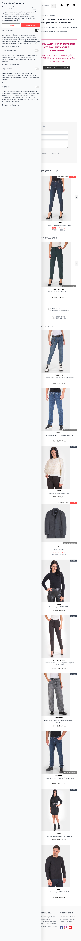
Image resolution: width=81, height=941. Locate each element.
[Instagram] (65, 927)
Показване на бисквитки (10, 46)
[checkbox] (37, 30)
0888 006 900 (50, 921)
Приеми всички (30, 25)
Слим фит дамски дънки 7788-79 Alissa (58, 225)
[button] (48, 27)
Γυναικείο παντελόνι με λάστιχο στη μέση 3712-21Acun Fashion (59, 663)
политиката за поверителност (46, 154)
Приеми (11, 25)
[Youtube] (70, 927)
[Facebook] (61, 927)
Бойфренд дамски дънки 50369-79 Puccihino (59, 377)
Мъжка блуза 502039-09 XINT (59, 892)
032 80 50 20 (51, 924)
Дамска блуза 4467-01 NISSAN (59, 493)
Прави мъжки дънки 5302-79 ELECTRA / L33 (59, 435)
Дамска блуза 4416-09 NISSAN (59, 607)
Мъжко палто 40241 (59, 549)
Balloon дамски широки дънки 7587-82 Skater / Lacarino (59, 721)
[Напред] (76, 197)
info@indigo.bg (52, 926)
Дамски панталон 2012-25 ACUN (58, 292)
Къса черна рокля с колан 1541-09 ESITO (59, 836)
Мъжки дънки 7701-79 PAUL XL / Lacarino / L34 (59, 778)
